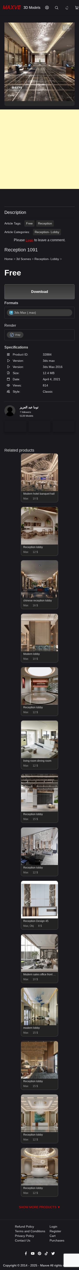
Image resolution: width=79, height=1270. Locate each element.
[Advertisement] (39, 149)
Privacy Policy (24, 1236)
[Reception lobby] (39, 543)
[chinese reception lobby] (39, 597)
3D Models (31, 7)
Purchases (57, 1240)
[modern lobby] (39, 1024)
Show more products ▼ (39, 1207)
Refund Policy (24, 1226)
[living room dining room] (39, 757)
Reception (45, 223)
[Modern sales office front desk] (39, 970)
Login (29, 240)
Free (29, 223)
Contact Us (22, 1240)
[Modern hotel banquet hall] (39, 490)
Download (39, 292)
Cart (53, 1236)
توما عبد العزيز (29, 407)
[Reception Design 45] (39, 917)
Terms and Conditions (30, 1231)
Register (55, 1231)
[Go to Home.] (10, 8)
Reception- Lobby (47, 232)
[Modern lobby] (39, 650)
